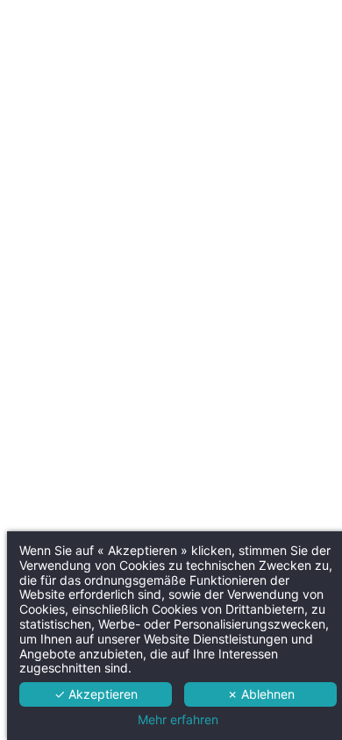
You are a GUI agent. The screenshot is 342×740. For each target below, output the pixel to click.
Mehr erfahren (178, 720)
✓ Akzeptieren (96, 694)
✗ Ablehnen (261, 694)
